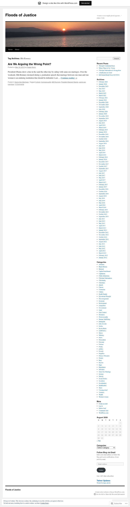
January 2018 (103, 159)
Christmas (102, 283)
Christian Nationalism (105, 278)
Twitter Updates (103, 480)
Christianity (102, 280)
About (17, 49)
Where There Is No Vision (107, 68)
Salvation (101, 369)
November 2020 (104, 105)
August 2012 (103, 241)
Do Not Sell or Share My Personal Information (110, 494)
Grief (100, 310)
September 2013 (104, 216)
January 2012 (103, 257)
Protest (101, 358)
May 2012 (102, 248)
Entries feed (102, 408)
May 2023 (102, 91)
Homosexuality (103, 317)
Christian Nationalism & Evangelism (110, 70)
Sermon (101, 374)
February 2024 (103, 82)
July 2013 (102, 219)
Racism (101, 363)
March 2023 (102, 93)
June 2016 (102, 200)
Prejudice (101, 353)
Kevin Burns (103, 328)
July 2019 (102, 123)
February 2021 (103, 98)
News (100, 337)
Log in (101, 406)
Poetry (101, 347)
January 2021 (103, 100)
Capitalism (102, 273)
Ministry (101, 335)
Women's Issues (103, 397)
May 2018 (102, 150)
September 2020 (104, 107)
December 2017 (103, 162)
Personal (101, 342)
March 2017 (102, 182)
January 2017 (103, 187)
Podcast (101, 344)
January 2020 (103, 114)
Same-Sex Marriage (22, 82)
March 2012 (102, 253)
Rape (100, 365)
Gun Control (102, 312)
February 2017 (103, 184)
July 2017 (102, 173)
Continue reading (69, 77)
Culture (37, 82)
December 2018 (103, 134)
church (101, 285)
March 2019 (102, 127)
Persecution (102, 340)
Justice (101, 326)
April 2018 (102, 152)
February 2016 (103, 210)
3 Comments (19, 84)
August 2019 (103, 120)
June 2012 (102, 246)
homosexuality (46, 82)
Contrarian (102, 289)
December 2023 (103, 86)
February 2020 (103, 111)
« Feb (99, 441)
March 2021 (102, 95)
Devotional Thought (105, 296)
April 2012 (102, 251)
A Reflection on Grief (105, 73)
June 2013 (102, 221)
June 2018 (102, 148)
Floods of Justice (20, 15)
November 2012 (104, 235)
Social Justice (103, 378)
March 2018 (102, 155)
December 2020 (103, 102)
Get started (85, 3)
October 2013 (103, 214)
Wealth (101, 394)
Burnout (101, 269)
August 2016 (103, 196)
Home (10, 49)
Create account (103, 404)
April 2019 (102, 125)
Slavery (101, 376)
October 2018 (103, 139)
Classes (101, 287)
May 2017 (102, 178)
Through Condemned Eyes (107, 66)
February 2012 (103, 255)
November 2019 (104, 116)
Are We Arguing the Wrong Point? (29, 64)
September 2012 (104, 239)
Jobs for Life (103, 324)
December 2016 (103, 189)
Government (102, 308)
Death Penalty (103, 294)
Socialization (102, 383)
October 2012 (103, 237)
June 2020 (102, 109)
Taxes (100, 388)
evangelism (102, 305)
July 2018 (102, 146)
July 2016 (102, 198)
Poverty (101, 351)
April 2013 (102, 226)
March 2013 (102, 228)
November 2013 (104, 212)
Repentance (102, 367)
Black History (103, 267)
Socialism (102, 381)
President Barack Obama (69, 82)
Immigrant (102, 321)
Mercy (101, 333)
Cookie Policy (44, 503)
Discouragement (104, 299)
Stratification (102, 385)
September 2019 (104, 118)
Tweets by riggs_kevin (103, 483)
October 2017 (103, 166)
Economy (101, 301)
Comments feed (103, 410)
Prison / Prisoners (104, 356)
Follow (101, 470)
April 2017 (102, 180)
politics (101, 349)
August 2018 (103, 143)
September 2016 (104, 194)
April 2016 (102, 205)
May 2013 (102, 223)
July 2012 (102, 244)
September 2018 (104, 141)
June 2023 (102, 89)
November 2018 (104, 136)
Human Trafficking (104, 319)
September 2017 (104, 168)
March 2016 (102, 207)
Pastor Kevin (31, 67)
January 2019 (103, 132)
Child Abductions (104, 276)
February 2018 (103, 157)
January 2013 (103, 230)
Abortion (101, 264)
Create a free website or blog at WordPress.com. (110, 492)
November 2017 (104, 164)
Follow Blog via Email (106, 452)
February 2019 (103, 130)
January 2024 (103, 84)
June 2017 (102, 175)
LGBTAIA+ (102, 331)
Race (100, 360)
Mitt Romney (56, 82)
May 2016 (102, 203)
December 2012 (103, 232)
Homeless (102, 315)
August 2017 (103, 171)
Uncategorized (103, 390)
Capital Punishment (104, 271)
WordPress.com (103, 413)
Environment (103, 303)
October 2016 (103, 191)
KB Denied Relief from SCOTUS (109, 75)
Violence (101, 392)
